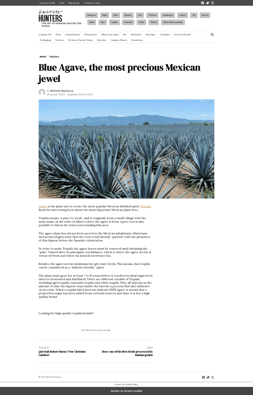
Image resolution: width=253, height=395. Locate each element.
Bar (125, 34)
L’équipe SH (45, 34)
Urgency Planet (119, 40)
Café (140, 15)
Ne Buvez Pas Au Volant (80, 40)
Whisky (154, 22)
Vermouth (128, 22)
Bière (116, 15)
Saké (103, 22)
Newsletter (137, 40)
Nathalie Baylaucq (61, 90)
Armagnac (91, 15)
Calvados (152, 15)
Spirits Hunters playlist (173, 22)
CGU (61, 3)
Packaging (45, 40)
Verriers (59, 40)
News (58, 34)
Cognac (182, 15)
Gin (193, 15)
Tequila (114, 22)
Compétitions (72, 34)
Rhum (91, 22)
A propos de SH (47, 3)
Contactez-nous (92, 3)
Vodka (141, 22)
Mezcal (205, 15)
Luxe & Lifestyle (182, 34)
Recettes (101, 40)
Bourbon (128, 15)
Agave (43, 206)
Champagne (168, 15)
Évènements (90, 34)
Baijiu (104, 15)
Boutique (150, 34)
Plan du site (74, 3)
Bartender (136, 34)
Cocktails (165, 34)
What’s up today (110, 34)
